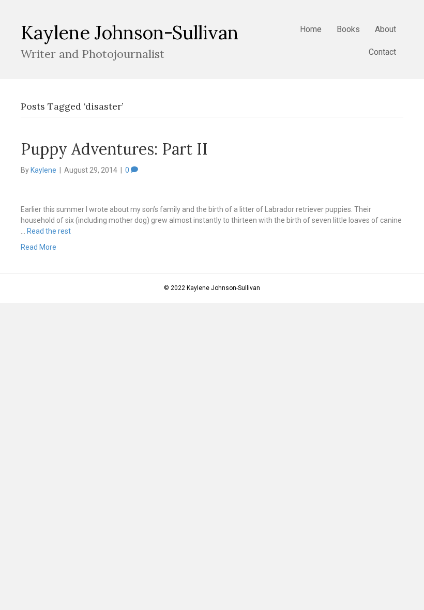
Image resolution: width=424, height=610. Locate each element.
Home (311, 29)
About (385, 29)
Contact (382, 52)
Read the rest (49, 231)
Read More (38, 247)
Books (348, 29)
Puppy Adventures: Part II (114, 149)
